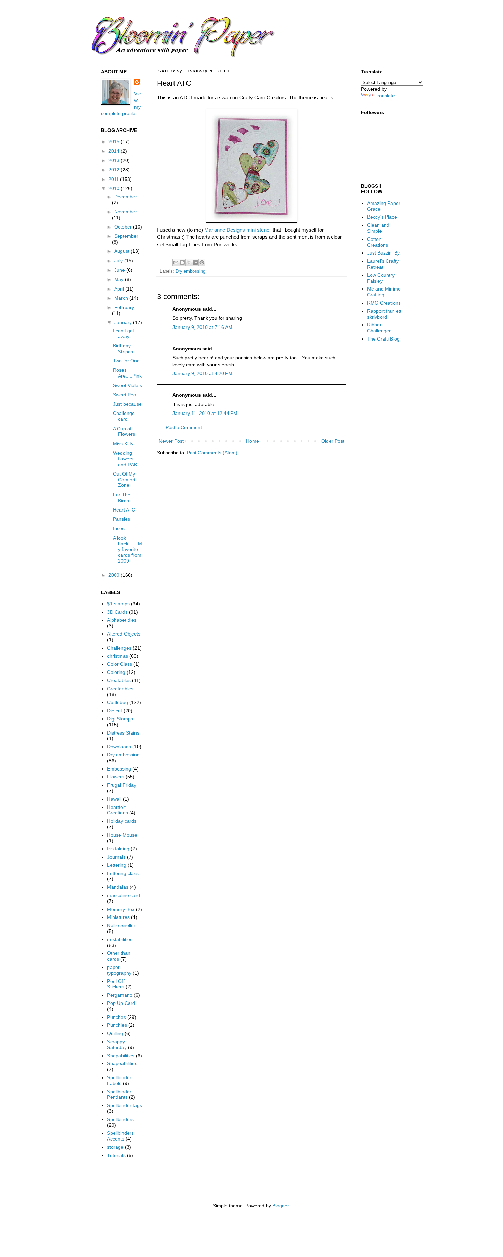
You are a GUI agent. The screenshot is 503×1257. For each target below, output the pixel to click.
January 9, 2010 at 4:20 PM (202, 373)
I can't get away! (123, 333)
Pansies (121, 519)
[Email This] (175, 262)
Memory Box (120, 909)
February (124, 307)
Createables (120, 688)
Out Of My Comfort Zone (124, 479)
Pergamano (119, 995)
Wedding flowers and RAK (125, 458)
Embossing (119, 769)
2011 (114, 179)
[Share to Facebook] (195, 262)
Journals (116, 857)
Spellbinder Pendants (119, 1094)
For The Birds (121, 497)
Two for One (126, 360)
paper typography (119, 970)
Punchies (117, 1025)
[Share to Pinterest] (201, 262)
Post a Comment (184, 427)
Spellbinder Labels (119, 1080)
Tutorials (116, 1155)
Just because (127, 404)
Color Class (119, 664)
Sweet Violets (127, 385)
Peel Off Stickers (116, 984)
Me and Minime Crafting (384, 291)
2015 (114, 141)
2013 (114, 160)
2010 (114, 188)
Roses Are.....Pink (127, 373)
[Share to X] (188, 262)
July (119, 260)
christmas (117, 656)
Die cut (114, 710)
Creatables (119, 680)
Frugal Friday (121, 785)
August (122, 251)
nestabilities (119, 939)
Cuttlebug (117, 702)
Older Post (332, 441)
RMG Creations (384, 303)
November (125, 211)
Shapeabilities (122, 1063)
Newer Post (171, 441)
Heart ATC (124, 510)
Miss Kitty (123, 443)
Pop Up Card (121, 1003)
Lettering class (123, 873)
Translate (385, 95)
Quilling (115, 1033)
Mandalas (117, 887)
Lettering (116, 865)
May (119, 279)
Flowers (115, 776)
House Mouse (122, 835)
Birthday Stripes (123, 348)
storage (115, 1147)
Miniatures (118, 917)
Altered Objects (123, 634)
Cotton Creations (377, 242)
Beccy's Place (382, 217)
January (123, 322)
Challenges (119, 648)
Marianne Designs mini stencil (237, 230)
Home (252, 441)
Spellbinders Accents (120, 1136)
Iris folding (118, 848)
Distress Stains (123, 733)
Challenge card (124, 416)
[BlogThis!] (182, 262)
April (119, 289)
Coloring (116, 672)
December (125, 196)
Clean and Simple (378, 228)
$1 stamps (118, 603)
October (123, 227)
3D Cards (117, 612)
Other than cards (118, 956)
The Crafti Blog (383, 339)
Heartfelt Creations (117, 810)
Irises (119, 528)
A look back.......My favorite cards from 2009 (127, 549)
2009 (114, 575)
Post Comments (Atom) (212, 452)
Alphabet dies (122, 620)
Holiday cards (122, 821)
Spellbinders (120, 1119)
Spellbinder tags (124, 1105)
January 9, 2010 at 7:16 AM (202, 327)
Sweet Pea (124, 394)
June (120, 270)
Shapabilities (120, 1055)
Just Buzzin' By (383, 253)
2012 (114, 169)
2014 (114, 151)
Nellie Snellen (122, 925)
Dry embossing (190, 271)
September (126, 236)
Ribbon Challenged (379, 327)
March (121, 298)
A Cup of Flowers (124, 431)
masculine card (123, 895)
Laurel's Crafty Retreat (383, 264)
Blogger (280, 1205)
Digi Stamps (120, 719)
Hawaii (114, 799)
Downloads (119, 746)
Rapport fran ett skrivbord (384, 314)
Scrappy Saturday (117, 1044)
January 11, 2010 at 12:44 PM (204, 413)
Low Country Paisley (381, 278)
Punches (116, 1017)
